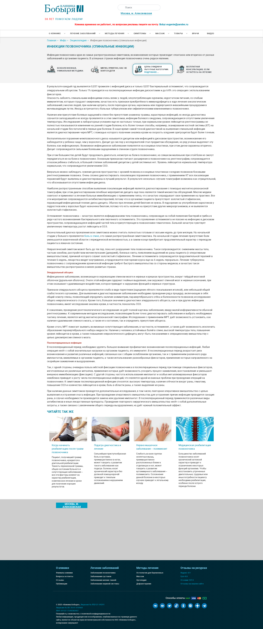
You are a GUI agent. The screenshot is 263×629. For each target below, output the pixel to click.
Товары (178, 33)
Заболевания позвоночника (103, 573)
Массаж (160, 33)
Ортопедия (141, 580)
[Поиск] (120, 7)
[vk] (155, 605)
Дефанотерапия (143, 584)
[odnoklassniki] (183, 605)
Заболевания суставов (100, 576)
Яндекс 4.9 (185, 573)
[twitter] (169, 605)
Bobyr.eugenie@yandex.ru (173, 24)
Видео (210, 33)
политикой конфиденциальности (95, 614)
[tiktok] (176, 605)
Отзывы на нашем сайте (192, 584)
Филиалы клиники (64, 573)
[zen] (197, 605)
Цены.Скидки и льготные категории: (156, 69)
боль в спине (91, 236)
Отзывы (60, 580)
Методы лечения (114, 33)
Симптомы (140, 33)
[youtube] (162, 605)
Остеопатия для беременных (149, 573)
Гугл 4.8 (184, 576)
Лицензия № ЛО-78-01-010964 (69, 608)
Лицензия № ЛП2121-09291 (93, 605)
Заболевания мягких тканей (103, 580)
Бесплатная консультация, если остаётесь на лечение (199, 69)
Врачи (195, 33)
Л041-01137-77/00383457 (67, 611)
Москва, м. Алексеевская (136, 13)
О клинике (55, 33)
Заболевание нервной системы (104, 584)
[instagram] (190, 605)
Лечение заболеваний (83, 33)
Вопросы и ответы (64, 576)
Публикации (61, 584)
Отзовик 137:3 (187, 580)
